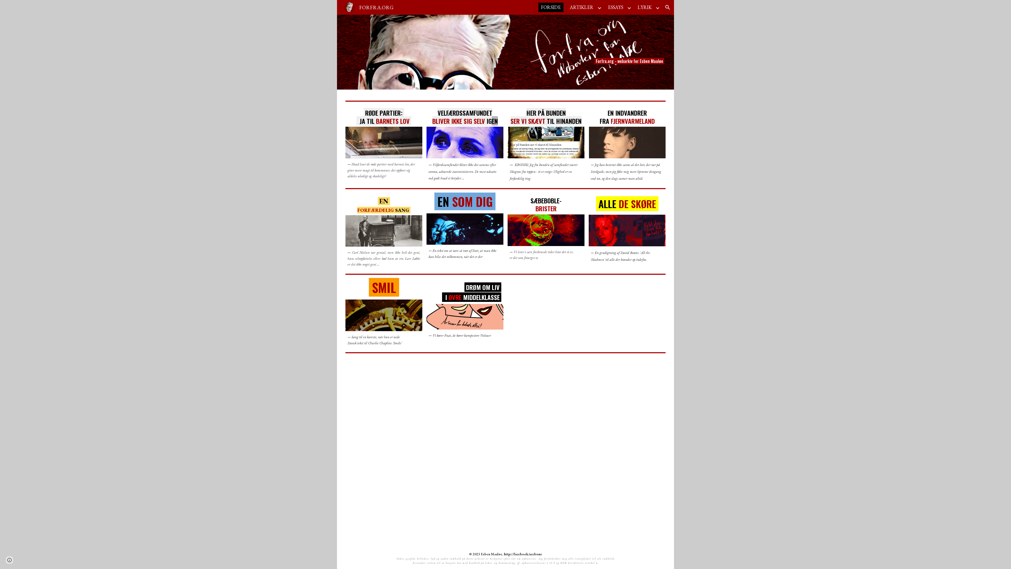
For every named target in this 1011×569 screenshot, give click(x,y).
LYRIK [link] (645, 7)
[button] (667, 7)
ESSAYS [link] (615, 7)
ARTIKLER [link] (581, 7)
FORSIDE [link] (551, 7)
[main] (613, 52)
